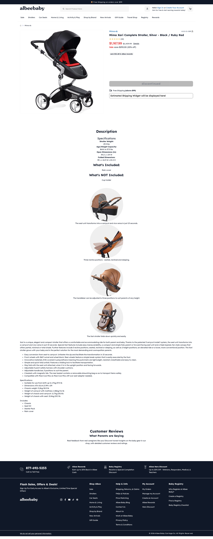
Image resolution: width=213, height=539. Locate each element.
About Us (120, 511)
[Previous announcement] (20, 2)
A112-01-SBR (186, 31)
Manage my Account (151, 493)
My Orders (146, 489)
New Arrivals (94, 516)
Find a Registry (175, 501)
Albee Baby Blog (123, 502)
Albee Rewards (148, 502)
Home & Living (95, 502)
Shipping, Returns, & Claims (127, 489)
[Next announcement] (192, 2)
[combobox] (94, 9)
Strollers (92, 493)
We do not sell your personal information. (35, 533)
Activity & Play (95, 507)
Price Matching (122, 498)
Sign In (160, 8)
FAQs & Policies (122, 493)
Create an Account (150, 498)
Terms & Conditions (124, 524)
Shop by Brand (95, 511)
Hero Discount (148, 507)
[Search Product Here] (63, 9)
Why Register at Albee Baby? (178, 490)
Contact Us (120, 507)
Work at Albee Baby (124, 516)
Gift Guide (93, 520)
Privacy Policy (122, 520)
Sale (91, 489)
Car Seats (93, 498)
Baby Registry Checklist (179, 505)
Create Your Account (175, 8)
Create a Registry (176, 496)
